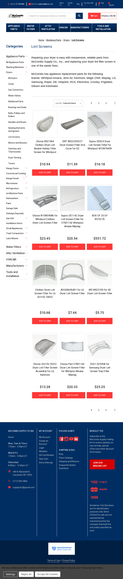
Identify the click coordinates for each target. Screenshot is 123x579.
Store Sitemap (46, 462)
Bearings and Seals (17, 107)
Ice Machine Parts (14, 193)
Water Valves (14, 95)
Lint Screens (14, 137)
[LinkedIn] (75, 439)
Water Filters (31, 27)
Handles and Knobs (17, 122)
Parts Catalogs (66, 458)
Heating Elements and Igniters (16, 129)
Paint (8, 203)
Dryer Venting (14, 157)
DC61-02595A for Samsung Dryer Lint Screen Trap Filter (99, 368)
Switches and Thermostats (14, 150)
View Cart (43, 459)
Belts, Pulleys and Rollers (16, 114)
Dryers (9, 72)
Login (41, 448)
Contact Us (70, 4)
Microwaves (12, 183)
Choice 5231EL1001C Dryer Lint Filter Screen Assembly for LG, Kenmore (45, 369)
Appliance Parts (14, 27)
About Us (61, 4)
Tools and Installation (103, 27)
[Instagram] (65, 439)
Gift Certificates (46, 455)
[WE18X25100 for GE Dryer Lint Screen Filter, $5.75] (99, 272)
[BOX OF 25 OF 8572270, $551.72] (99, 198)
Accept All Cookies (47, 574)
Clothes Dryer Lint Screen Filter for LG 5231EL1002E (45, 293)
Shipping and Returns (69, 461)
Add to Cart (45, 172)
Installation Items (14, 223)
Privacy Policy (68, 560)
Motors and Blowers (17, 143)
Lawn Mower (12, 238)
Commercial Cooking (16, 173)
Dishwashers (12, 198)
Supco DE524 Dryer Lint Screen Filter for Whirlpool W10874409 (100, 145)
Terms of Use (53, 560)
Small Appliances (14, 228)
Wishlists (43, 451)
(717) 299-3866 (20, 481)
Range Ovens (12, 168)
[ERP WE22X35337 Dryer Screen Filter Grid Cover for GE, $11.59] (72, 124)
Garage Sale (12, 208)
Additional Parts (15, 101)
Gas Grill (10, 218)
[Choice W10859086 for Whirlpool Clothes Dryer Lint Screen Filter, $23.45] (45, 198)
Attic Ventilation (48, 27)
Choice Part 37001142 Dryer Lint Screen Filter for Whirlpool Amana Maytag (72, 369)
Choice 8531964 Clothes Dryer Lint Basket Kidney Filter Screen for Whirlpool (45, 147)
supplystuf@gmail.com (24, 487)
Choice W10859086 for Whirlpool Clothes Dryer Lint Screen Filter (45, 219)
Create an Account (43, 442)
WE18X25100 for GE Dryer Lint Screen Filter (99, 291)
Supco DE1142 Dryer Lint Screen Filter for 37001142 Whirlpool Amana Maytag (72, 221)
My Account (44, 437)
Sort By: (59, 103)
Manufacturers (80, 27)
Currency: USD (88, 3)
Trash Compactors (15, 233)
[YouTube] (70, 439)
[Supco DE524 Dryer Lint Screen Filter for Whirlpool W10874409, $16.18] (99, 124)
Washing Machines (15, 67)
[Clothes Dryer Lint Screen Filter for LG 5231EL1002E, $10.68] (45, 272)
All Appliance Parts (15, 62)
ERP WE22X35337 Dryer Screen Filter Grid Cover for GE (72, 145)
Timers (11, 163)
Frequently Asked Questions (67, 466)
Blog (78, 4)
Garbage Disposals (15, 213)
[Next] (113, 103)
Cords (11, 84)
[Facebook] (61, 439)
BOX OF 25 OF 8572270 (100, 217)
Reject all (26, 574)
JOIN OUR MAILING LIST (100, 464)
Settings (10, 574)
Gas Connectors (15, 90)
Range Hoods (12, 178)
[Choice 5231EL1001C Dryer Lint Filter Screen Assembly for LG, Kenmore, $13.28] (45, 346)
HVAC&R (63, 27)
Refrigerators (12, 188)
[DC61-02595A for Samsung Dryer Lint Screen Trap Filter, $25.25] (99, 346)
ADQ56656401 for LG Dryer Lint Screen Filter (72, 291)
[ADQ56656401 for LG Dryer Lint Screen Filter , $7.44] (72, 272)
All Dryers (12, 78)
